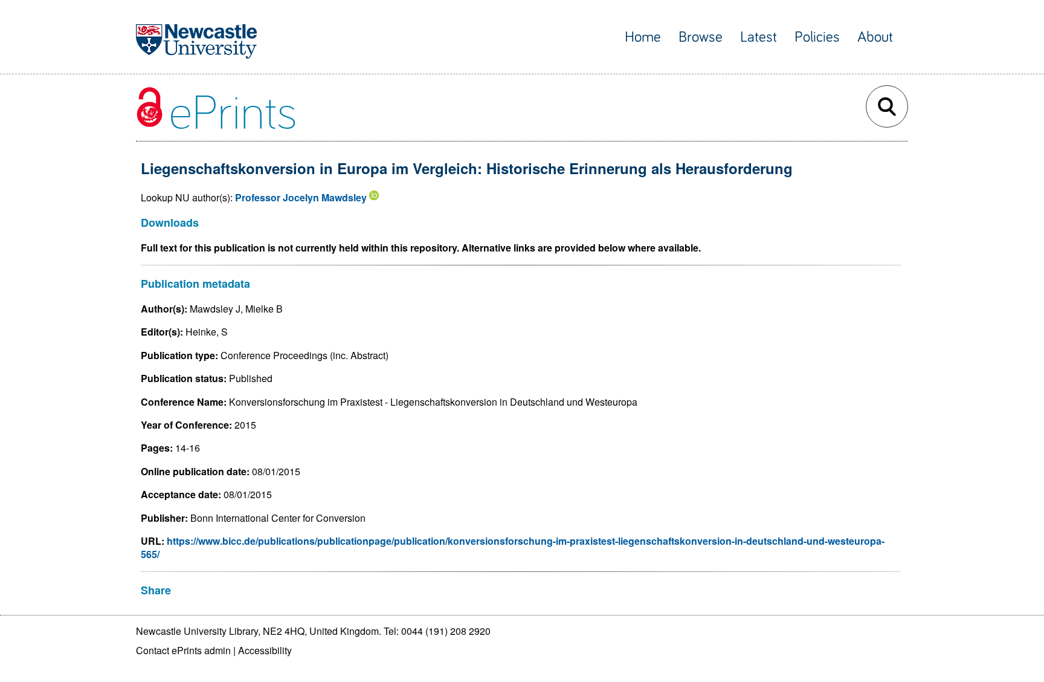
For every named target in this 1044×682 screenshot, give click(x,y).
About (875, 37)
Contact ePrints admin (183, 650)
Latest (758, 37)
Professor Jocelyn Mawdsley (301, 197)
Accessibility (265, 650)
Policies (817, 37)
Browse (700, 37)
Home (643, 37)
